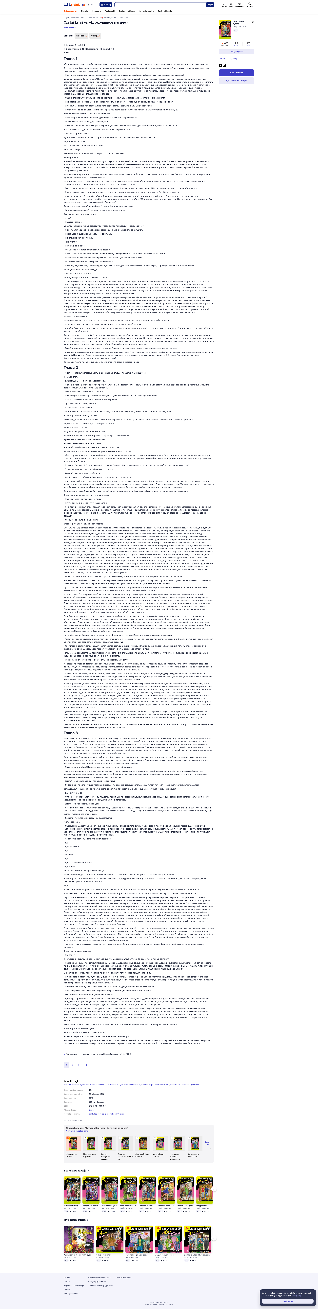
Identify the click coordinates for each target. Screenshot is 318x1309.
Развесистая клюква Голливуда (77, 1255)
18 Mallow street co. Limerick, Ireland (159, 1304)
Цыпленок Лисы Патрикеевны (197, 1255)
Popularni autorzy (124, 1278)
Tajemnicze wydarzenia (138, 1084)
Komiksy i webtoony (127, 11)
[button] (86, 1065)
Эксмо (91, 1110)
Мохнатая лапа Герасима (128, 1206)
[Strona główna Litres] (74, 4)
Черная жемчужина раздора (109, 1206)
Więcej (95, 36)
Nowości (84, 11)
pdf (116, 1114)
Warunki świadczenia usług (99, 1278)
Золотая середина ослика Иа (147, 1206)
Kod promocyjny (70, 11)
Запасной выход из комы (72, 1206)
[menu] (91, 4)
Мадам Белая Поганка (164, 1255)
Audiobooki (110, 11)
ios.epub (105, 1114)
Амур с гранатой (103, 1255)
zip (122, 1114)
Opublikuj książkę (165, 11)
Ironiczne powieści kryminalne (76, 1084)
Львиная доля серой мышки (166, 1206)
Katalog (107, 5)
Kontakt (67, 1282)
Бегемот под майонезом (136, 1255)
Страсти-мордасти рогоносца (185, 1206)
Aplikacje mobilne (146, 11)
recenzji (236, 45)
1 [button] (66, 1065)
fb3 (99, 1114)
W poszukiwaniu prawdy (159, 1084)
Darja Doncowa (70, 28)
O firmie (67, 1278)
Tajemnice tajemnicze (119, 1084)
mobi (112, 1114)
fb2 (95, 1114)
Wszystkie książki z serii (77, 1131)
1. (64, 1054)
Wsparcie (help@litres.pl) (74, 1286)
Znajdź (210, 5)
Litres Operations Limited (159, 1303)
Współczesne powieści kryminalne (184, 1084)
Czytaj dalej (296, 1295)
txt (119, 1114)
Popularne (96, 11)
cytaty (248, 45)
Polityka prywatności (97, 1282)
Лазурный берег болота (204, 1206)
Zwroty (67, 1290)
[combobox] (160, 4)
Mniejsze (81, 36)
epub (91, 1114)
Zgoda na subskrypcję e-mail (100, 1286)
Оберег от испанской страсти (90, 1206)
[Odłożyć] (78, 1179)
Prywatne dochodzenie (99, 1084)
